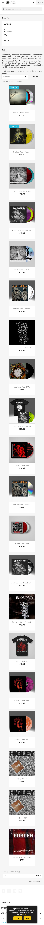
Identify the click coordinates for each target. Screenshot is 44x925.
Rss (9, 891)
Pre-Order (8, 32)
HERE (24, 915)
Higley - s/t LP (22, 818)
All (5, 29)
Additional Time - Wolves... (22, 309)
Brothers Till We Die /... (22, 544)
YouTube (14, 891)
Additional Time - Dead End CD (22, 583)
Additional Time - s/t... (22, 387)
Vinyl (5, 35)
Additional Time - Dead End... (22, 230)
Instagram (20, 891)
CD (5, 38)
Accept (18, 918)
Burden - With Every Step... (22, 857)
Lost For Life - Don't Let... (22, 191)
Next (39, 875)
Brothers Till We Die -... (22, 465)
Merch (6, 40)
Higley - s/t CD (22, 779)
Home (7, 24)
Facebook (3, 891)
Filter (35, 76)
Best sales (15, 76)
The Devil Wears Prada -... (22, 113)
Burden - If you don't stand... (22, 348)
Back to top (34, 881)
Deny (27, 918)
